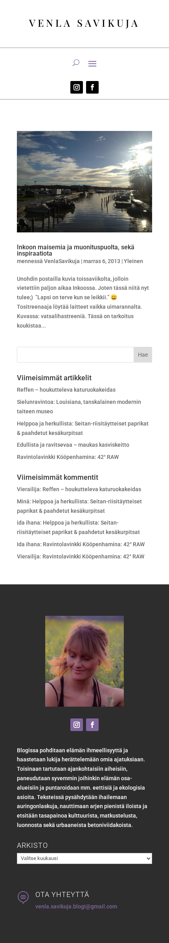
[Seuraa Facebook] (92, 87)
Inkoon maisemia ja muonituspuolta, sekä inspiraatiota (75, 250)
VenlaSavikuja (62, 261)
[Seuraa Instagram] (76, 87)
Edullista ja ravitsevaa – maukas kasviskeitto (73, 445)
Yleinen (133, 261)
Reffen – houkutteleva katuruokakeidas (66, 390)
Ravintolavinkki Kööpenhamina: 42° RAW (68, 457)
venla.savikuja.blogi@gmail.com (76, 906)
